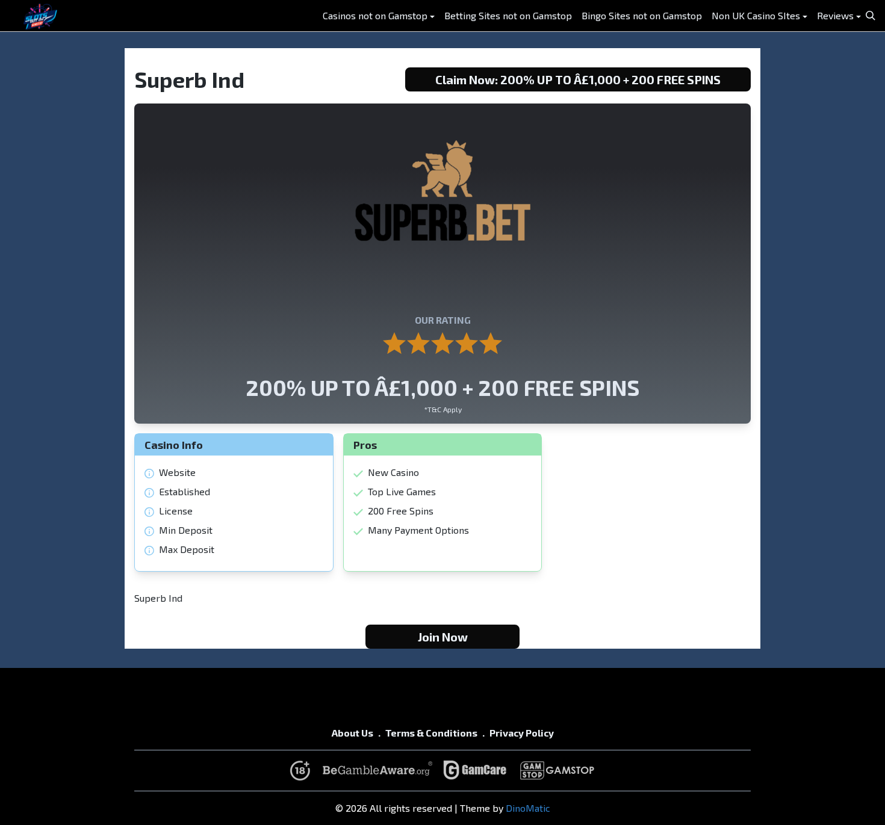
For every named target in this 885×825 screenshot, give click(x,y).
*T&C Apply (443, 409)
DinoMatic (528, 808)
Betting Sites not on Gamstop (508, 15)
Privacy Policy (521, 732)
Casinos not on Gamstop (375, 15)
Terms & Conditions (431, 732)
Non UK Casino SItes (756, 15)
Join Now (443, 636)
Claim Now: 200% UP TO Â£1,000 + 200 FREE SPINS (578, 79)
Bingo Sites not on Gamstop (642, 15)
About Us (352, 732)
